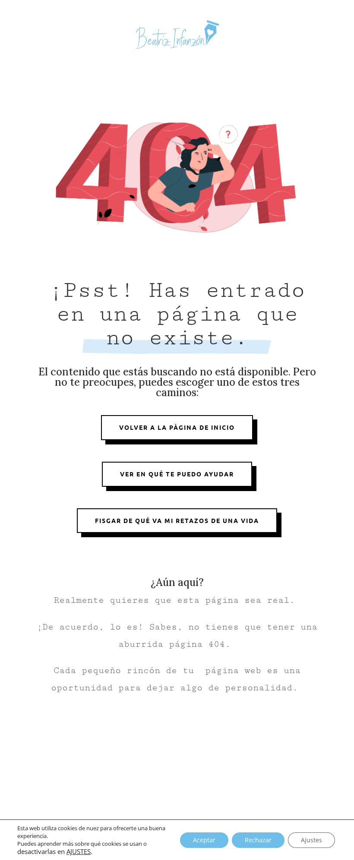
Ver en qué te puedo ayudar (177, 474)
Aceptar (204, 840)
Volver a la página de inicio (177, 427)
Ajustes (311, 840)
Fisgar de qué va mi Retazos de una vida (177, 520)
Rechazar (258, 840)
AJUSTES (78, 851)
